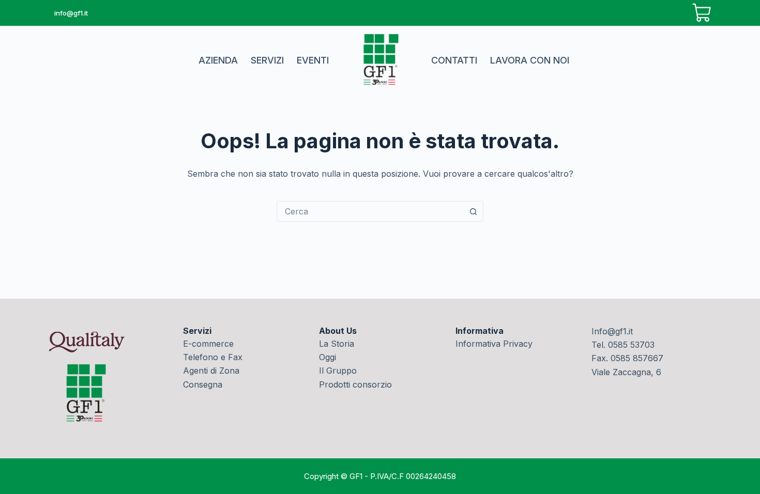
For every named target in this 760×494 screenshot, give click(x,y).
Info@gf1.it (612, 331)
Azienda (218, 60)
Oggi (327, 357)
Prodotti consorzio (355, 384)
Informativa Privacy (494, 343)
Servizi (267, 60)
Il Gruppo (338, 370)
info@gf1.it (71, 13)
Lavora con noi (529, 60)
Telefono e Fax (212, 357)
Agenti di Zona (211, 370)
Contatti (454, 60)
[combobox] (370, 211)
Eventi (313, 60)
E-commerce (208, 343)
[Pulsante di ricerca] (473, 211)
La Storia (336, 343)
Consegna (202, 384)
